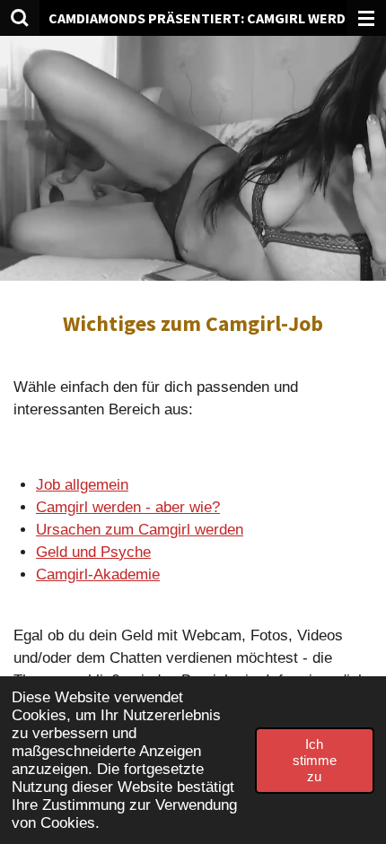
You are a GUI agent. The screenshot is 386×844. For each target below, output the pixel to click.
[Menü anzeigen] (366, 18)
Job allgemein (82, 484)
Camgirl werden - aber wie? (128, 507)
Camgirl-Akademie (98, 574)
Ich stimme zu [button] (315, 760)
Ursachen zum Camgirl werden (139, 529)
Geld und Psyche (93, 552)
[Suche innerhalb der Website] (19, 18)
